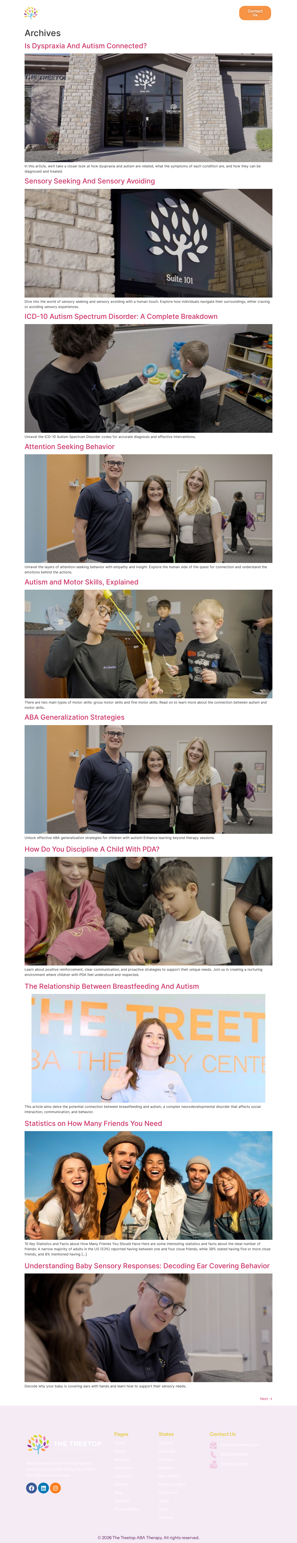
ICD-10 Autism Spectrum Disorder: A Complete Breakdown (121, 316)
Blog (118, 1492)
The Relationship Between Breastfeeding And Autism (112, 986)
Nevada (165, 1467)
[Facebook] (31, 1488)
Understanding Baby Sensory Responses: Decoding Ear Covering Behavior (147, 1266)
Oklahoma (168, 1492)
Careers (168, 13)
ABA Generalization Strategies (75, 717)
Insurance (123, 1467)
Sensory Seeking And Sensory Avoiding (90, 181)
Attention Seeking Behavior (70, 446)
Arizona (166, 1443)
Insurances (142, 13)
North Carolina (172, 1484)
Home (119, 1443)
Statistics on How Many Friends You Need (93, 1123)
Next (266, 1399)
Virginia (166, 1517)
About (93, 13)
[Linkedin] (43, 1488)
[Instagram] (55, 1488)
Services (115, 13)
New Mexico (170, 1476)
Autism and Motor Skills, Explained (81, 582)
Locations (221, 13)
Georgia (166, 1459)
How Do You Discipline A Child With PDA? (92, 849)
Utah (163, 1509)
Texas (164, 1500)
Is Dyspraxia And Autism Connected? (86, 46)
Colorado (167, 1451)
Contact (121, 1500)
